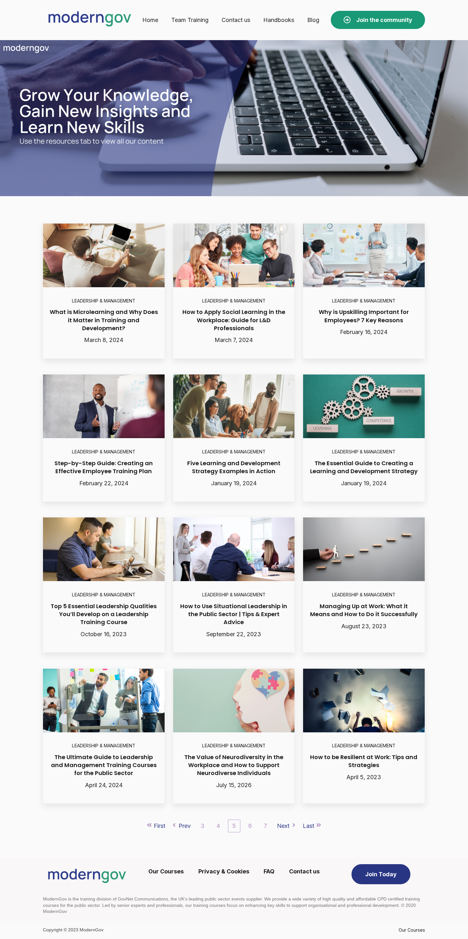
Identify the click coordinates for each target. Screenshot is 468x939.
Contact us (236, 20)
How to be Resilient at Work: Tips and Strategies (363, 761)
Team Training (190, 20)
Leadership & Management (103, 300)
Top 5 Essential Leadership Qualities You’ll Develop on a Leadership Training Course (104, 614)
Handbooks (278, 20)
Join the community (384, 20)
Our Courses (412, 930)
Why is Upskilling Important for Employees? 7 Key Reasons (364, 316)
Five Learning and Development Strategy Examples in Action (233, 467)
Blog (313, 20)
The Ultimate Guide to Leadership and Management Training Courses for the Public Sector (104, 765)
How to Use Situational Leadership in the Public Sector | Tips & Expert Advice (233, 614)
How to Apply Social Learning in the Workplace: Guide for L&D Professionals (233, 320)
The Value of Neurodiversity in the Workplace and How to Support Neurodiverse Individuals (233, 765)
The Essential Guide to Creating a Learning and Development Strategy (364, 467)
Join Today (381, 874)
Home (150, 20)
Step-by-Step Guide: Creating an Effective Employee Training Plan (103, 467)
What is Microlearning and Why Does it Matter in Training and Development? (104, 320)
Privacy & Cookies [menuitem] (223, 871)
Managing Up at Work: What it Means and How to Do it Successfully (364, 610)
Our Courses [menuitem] (166, 871)
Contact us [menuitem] (304, 871)
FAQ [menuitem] (269, 871)
